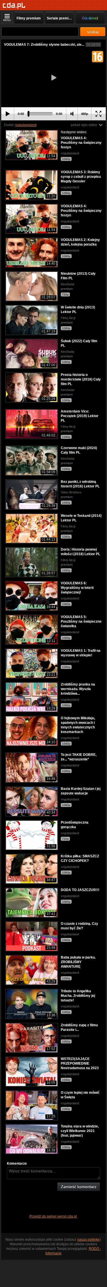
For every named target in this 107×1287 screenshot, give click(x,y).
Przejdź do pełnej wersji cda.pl (53, 1216)
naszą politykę (88, 1240)
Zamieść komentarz (78, 1186)
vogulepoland (26, 125)
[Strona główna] (14, 5)
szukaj (92, 31)
